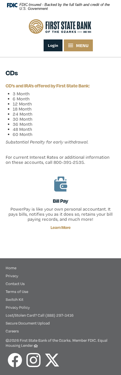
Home (11, 268)
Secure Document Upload (28, 323)
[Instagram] (33, 360)
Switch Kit (14, 299)
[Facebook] (15, 360)
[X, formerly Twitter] (52, 360)
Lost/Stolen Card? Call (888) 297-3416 (39, 315)
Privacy (12, 275)
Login (53, 45)
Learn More (61, 227)
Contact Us (15, 283)
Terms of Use (17, 291)
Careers (12, 331)
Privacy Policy (18, 307)
